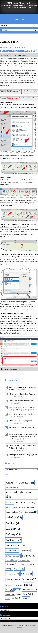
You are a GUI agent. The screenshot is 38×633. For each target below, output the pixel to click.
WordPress (13, 625)
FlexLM (8, 560)
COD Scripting (15, 545)
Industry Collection (24, 560)
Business (31, 511)
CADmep (13, 534)
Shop (17, 579)
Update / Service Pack (24, 594)
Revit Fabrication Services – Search (20, 414)
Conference (25, 551)
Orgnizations (19, 569)
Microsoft (30, 564)
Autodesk (26, 482)
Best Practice (25, 502)
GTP (15, 560)
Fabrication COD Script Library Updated (22, 394)
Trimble (17, 590)
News (9, 569)
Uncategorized (10, 594)
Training (9, 590)
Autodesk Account (12, 487)
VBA (7, 598)
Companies (12, 550)
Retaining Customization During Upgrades (23, 455)
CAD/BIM (14, 517)
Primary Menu (19, 19)
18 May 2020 (7, 55)
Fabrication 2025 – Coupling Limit (20, 421)
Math (23, 564)
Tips (28, 584)
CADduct (13, 523)
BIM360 (8, 507)
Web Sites (16, 598)
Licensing (12, 564)
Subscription (9, 585)
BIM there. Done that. (19, 3)
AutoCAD (11, 483)
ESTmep (29, 555)
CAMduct (13, 540)
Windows (25, 598)
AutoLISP (9, 503)
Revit (20, 369)
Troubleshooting (29, 590)
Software (29, 579)
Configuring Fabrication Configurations (21, 427)
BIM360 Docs (31, 507)
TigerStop (19, 585)
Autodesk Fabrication (11, 369)
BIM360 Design (19, 507)
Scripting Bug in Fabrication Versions (21, 401)
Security (9, 579)
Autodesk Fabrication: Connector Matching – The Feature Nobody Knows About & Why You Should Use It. (23, 436)
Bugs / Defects (14, 512)
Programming (12, 574)
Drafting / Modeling (13, 556)
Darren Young (21, 55)
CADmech (13, 528)
